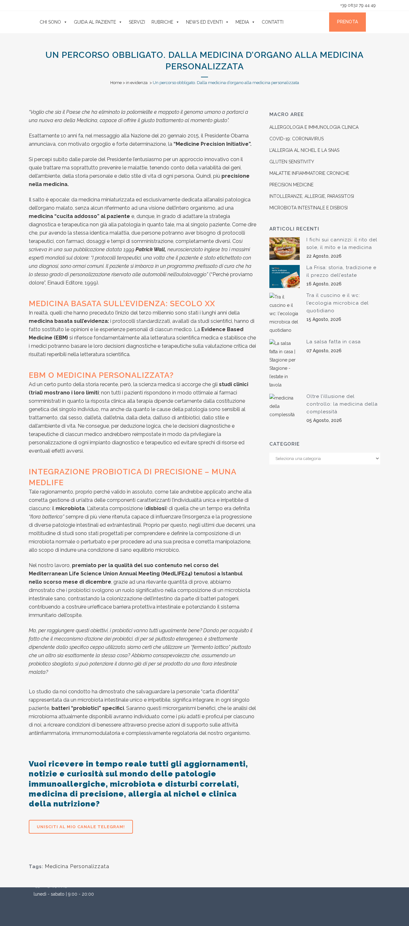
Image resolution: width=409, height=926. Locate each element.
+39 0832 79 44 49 (357, 5)
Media (242, 22)
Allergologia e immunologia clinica (314, 127)
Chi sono (50, 22)
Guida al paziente (95, 22)
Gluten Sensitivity (291, 161)
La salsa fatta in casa (333, 342)
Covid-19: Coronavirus (296, 138)
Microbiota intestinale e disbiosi (308, 207)
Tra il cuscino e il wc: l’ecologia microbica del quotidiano (337, 302)
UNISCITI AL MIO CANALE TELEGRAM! (81, 826)
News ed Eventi (204, 22)
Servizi (137, 22)
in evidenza (137, 82)
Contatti (272, 22)
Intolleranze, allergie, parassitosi (311, 196)
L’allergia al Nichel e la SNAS (304, 150)
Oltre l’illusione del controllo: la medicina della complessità (342, 403)
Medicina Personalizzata (77, 866)
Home (116, 82)
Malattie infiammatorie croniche (309, 173)
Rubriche (162, 22)
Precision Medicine (291, 184)
